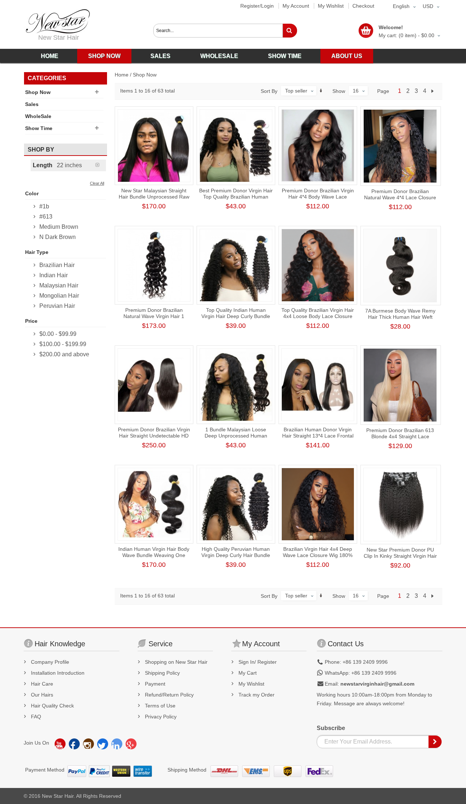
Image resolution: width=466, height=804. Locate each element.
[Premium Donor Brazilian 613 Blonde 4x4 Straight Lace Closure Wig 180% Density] (400, 385)
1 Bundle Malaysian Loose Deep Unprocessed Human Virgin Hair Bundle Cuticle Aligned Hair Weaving (236, 439)
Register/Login (257, 6)
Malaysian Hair (58, 285)
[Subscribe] (435, 742)
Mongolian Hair (59, 296)
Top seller (296, 91)
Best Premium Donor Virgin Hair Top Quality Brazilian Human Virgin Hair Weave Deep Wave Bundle (236, 200)
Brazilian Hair (57, 265)
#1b (44, 206)
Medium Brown (58, 227)
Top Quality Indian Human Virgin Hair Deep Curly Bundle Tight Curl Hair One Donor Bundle (235, 319)
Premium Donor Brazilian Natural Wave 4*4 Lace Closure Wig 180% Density (400, 197)
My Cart (247, 673)
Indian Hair (53, 275)
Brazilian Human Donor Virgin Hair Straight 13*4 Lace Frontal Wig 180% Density (318, 436)
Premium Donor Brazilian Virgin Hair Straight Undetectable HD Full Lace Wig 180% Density (154, 436)
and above (64, 354)
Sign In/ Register (257, 662)
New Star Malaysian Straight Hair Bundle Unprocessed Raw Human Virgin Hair (154, 197)
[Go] (289, 31)
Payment (155, 684)
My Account (296, 6)
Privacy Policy (161, 716)
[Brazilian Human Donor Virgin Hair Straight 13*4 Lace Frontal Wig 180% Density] (317, 384)
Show (338, 91)
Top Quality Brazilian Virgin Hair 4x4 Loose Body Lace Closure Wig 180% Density (317, 316)
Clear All (97, 183)
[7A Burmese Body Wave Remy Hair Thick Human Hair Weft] (400, 265)
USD (428, 6)
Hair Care (42, 684)
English (401, 6)
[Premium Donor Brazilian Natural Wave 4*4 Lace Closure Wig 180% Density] (400, 146)
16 (356, 91)
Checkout (363, 6)
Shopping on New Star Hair (176, 662)
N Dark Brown (57, 237)
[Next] (433, 91)
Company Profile (50, 662)
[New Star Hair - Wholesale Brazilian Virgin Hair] (57, 21)
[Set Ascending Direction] (321, 90)
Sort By (269, 91)
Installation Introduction (57, 673)
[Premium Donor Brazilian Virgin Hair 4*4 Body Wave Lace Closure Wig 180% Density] (317, 145)
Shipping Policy (162, 673)
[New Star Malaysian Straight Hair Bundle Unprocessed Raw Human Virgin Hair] (154, 145)
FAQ (36, 716)
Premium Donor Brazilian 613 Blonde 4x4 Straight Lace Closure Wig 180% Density (400, 436)
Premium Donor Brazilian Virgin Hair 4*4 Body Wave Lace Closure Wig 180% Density (318, 197)
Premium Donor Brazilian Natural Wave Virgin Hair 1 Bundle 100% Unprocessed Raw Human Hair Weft (154, 319)
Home (122, 75)
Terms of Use (160, 706)
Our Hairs (42, 695)
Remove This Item (100, 165)
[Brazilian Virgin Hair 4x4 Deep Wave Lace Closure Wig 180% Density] (317, 504)
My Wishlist (331, 6)
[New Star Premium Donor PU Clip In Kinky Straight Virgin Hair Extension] (400, 504)
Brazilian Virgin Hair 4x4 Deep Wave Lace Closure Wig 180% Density (317, 555)
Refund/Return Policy (169, 695)
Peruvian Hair (57, 306)
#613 (45, 216)
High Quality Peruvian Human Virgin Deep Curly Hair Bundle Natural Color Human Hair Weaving (235, 558)
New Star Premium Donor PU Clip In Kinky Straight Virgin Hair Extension (400, 556)
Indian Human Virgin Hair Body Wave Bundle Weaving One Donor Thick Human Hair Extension (153, 558)
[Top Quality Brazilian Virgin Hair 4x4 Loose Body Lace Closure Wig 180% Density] (317, 265)
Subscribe (331, 728)
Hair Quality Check (52, 706)
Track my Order (256, 695)
